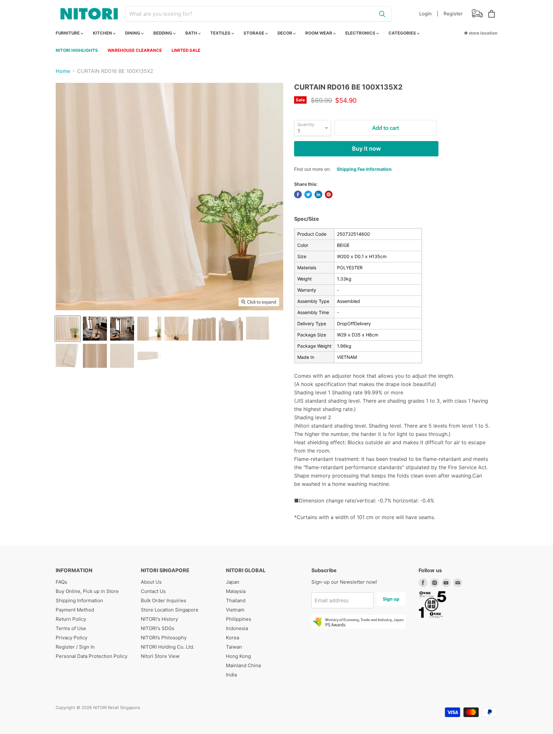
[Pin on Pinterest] (329, 194)
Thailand (235, 600)
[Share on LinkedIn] (318, 194)
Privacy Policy (71, 638)
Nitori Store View (160, 656)
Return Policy (71, 619)
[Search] (382, 14)
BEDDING (163, 33)
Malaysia (235, 591)
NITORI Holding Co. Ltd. (167, 647)
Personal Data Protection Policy (91, 656)
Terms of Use (71, 628)
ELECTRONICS (360, 33)
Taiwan (234, 647)
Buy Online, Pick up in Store (87, 591)
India (231, 675)
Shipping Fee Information (364, 169)
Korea (232, 638)
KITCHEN (103, 33)
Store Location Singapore (169, 610)
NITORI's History (159, 619)
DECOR (285, 33)
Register (453, 13)
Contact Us (153, 591)
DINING (133, 33)
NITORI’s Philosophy (164, 638)
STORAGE (254, 33)
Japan (232, 582)
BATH (191, 33)
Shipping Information (79, 600)
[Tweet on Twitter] (308, 194)
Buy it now (366, 148)
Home (63, 71)
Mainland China (243, 665)
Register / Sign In (75, 647)
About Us (151, 582)
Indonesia (237, 628)
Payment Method (75, 610)
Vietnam (235, 610)
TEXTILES (220, 33)
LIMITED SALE (186, 50)
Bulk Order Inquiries (163, 600)
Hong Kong (238, 656)
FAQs (61, 582)
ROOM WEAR (319, 33)
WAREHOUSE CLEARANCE (135, 50)
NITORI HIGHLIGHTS (77, 50)
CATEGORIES (403, 33)
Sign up (391, 599)
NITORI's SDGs (157, 628)
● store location (480, 33)
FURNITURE (68, 33)
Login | (428, 13)
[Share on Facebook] (298, 194)
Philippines (238, 619)
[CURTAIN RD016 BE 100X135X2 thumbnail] (67, 328)
